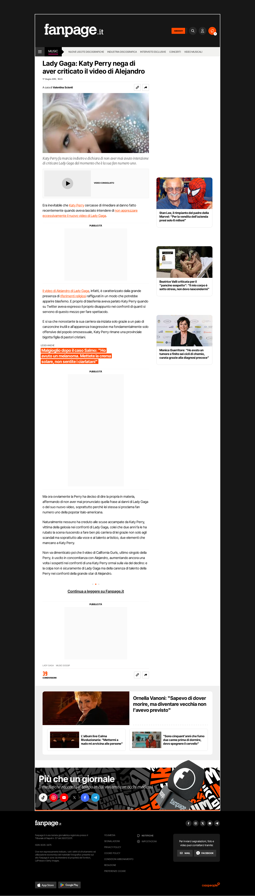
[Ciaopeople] (211, 886)
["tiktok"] (43, 797)
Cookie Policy (112, 853)
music (53, 51)
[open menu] (40, 51)
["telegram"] (95, 797)
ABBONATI (178, 31)
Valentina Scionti (63, 87)
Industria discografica (122, 51)
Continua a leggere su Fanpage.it (96, 591)
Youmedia (109, 835)
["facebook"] (85, 797)
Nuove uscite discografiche (86, 51)
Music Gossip (63, 666)
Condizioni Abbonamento (118, 859)
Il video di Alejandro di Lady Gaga (66, 291)
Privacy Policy (112, 847)
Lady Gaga (48, 666)
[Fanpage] (48, 823)
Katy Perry (76, 205)
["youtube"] (64, 797)
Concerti (175, 51)
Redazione (110, 865)
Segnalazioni (112, 841)
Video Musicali (193, 51)
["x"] (74, 797)
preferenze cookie (115, 871)
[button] (145, 87)
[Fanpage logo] (69, 30)
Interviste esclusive (153, 51)
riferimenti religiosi (73, 296)
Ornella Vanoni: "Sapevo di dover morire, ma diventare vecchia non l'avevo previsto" (169, 704)
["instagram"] (53, 797)
